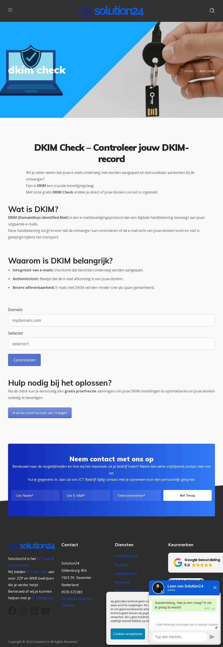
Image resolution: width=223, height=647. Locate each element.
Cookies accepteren (128, 634)
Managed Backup (129, 591)
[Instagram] (23, 611)
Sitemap (68, 605)
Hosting (121, 564)
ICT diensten (36, 571)
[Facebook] (12, 611)
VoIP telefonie (126, 556)
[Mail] (45, 611)
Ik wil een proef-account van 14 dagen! (40, 413)
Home (188, 71)
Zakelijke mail (126, 573)
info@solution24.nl (76, 598)
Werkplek (122, 582)
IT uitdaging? (43, 598)
